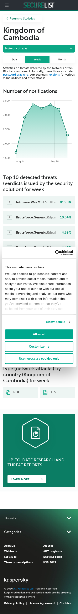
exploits (54, 74)
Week (37, 59)
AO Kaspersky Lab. (23, 588)
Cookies (65, 603)
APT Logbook (52, 551)
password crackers (15, 74)
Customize (37, 346)
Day (14, 59)
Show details (55, 322)
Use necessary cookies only (39, 358)
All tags (48, 545)
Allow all (39, 334)
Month (62, 59)
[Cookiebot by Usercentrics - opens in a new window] (55, 252)
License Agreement (41, 603)
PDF (16, 392)
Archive (9, 545)
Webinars (10, 551)
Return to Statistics (22, 18)
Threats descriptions (18, 562)
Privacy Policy (14, 603)
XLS (53, 392)
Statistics (10, 556)
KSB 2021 (49, 562)
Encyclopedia (52, 556)
